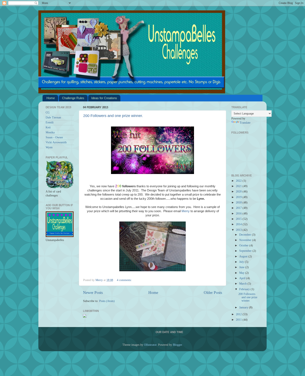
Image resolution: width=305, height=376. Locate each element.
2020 (239, 191)
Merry (186, 211)
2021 (239, 186)
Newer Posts (93, 292)
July (242, 261)
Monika (50, 132)
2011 (239, 319)
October (244, 245)
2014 (239, 224)
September (246, 250)
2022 (239, 180)
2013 (239, 229)
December (245, 234)
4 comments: (124, 280)
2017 (239, 207)
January (244, 307)
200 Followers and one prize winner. (113, 116)
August (243, 256)
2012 (239, 314)
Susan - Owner (54, 137)
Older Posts (213, 292)
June (242, 267)
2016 (239, 213)
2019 (239, 197)
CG (48, 112)
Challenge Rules (73, 98)
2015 (239, 218)
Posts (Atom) (107, 301)
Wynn (49, 147)
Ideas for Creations (104, 98)
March (243, 283)
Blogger (177, 344)
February (245, 289)
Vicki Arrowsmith (56, 142)
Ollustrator (150, 344)
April (242, 278)
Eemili (50, 122)
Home (50, 98)
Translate (245, 122)
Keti (48, 127)
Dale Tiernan (53, 117)
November (245, 240)
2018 (239, 202)
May (242, 272)
